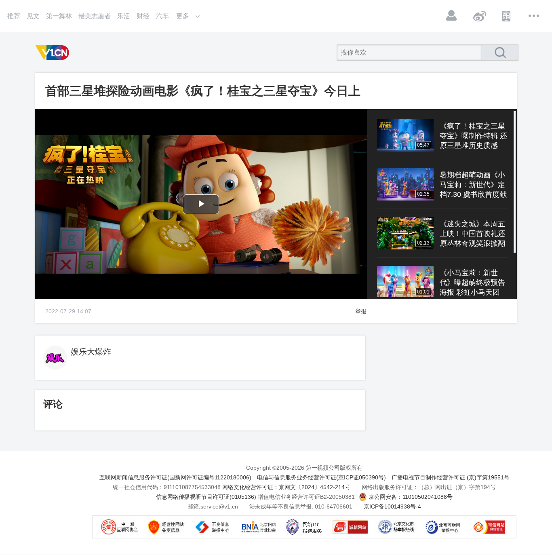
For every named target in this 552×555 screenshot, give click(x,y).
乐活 (123, 16)
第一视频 (54, 52)
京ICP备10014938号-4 (392, 506)
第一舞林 (59, 16)
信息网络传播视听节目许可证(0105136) (206, 497)
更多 (534, 16)
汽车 (162, 16)
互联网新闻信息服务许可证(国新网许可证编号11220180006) (175, 477)
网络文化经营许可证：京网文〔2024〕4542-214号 (286, 487)
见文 (33, 16)
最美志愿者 (94, 16)
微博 (479, 16)
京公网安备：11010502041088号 (411, 497)
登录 (452, 16)
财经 (143, 16)
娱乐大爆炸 (91, 351)
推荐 (13, 16)
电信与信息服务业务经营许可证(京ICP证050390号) (321, 477)
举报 (361, 311)
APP (507, 16)
